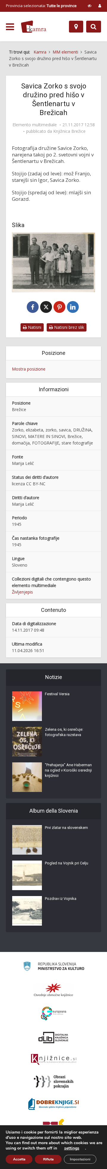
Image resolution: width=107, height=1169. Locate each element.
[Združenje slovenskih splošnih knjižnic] (54, 1059)
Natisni (34, 327)
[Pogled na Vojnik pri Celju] (27, 875)
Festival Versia (57, 694)
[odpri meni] (10, 27)
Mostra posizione (28, 369)
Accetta (19, 1159)
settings (71, 1148)
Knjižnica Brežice (69, 131)
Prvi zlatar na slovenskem (66, 827)
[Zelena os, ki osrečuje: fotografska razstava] (27, 741)
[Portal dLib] (53, 1037)
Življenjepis (22, 592)
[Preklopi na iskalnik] (93, 27)
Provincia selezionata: (41, 5)
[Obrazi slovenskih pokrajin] (53, 1081)
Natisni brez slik (68, 327)
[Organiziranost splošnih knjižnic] (53, 989)
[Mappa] (76, 27)
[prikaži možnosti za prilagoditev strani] (90, 5)
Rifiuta (48, 1159)
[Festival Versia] (27, 706)
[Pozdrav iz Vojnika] (27, 911)
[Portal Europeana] (53, 1013)
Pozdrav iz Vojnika (60, 898)
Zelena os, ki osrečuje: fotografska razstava (64, 732)
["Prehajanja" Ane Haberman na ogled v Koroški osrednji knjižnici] (27, 777)
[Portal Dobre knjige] (53, 1104)
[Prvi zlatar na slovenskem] (27, 840)
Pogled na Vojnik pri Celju (66, 863)
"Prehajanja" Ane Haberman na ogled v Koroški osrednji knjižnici (68, 770)
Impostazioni (80, 1159)
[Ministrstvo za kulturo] (53, 967)
